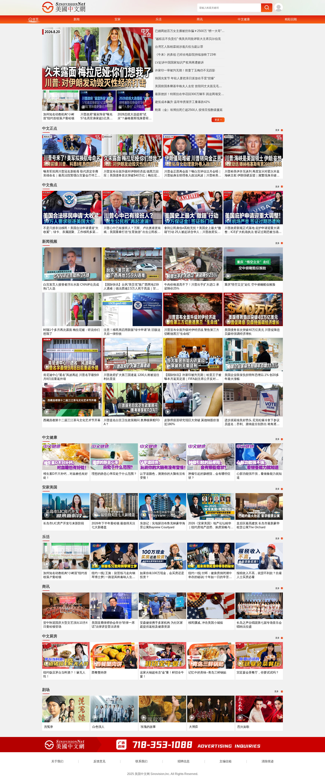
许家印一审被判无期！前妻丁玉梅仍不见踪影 (185, 70)
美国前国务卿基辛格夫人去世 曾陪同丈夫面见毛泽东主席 (190, 86)
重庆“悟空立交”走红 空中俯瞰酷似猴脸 (250, 284)
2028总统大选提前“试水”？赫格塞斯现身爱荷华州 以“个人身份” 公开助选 (135, 118)
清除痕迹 (268, 761)
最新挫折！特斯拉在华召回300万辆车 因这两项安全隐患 (190, 94)
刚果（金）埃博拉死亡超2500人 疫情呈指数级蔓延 (189, 109)
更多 (218, 119)
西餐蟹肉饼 (99, 672)
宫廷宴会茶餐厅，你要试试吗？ (258, 672)
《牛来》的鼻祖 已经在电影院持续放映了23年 (185, 54)
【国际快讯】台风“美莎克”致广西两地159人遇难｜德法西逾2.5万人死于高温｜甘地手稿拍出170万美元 (131, 288)
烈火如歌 (243, 726)
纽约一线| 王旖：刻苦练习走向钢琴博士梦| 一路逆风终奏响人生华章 (113, 577)
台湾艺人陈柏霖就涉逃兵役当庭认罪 (179, 46)
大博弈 (193, 726)
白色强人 (98, 726)
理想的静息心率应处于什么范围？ (114, 473)
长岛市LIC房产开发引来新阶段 (63, 523)
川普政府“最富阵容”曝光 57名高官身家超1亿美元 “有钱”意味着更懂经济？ (96, 118)
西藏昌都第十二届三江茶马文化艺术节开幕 (71, 420)
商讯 (200, 19)
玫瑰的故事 (148, 726)
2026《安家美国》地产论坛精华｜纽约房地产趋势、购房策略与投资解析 (210, 527)
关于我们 (57, 761)
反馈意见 (99, 761)
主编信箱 (225, 761)
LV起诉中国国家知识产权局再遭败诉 (179, 62)
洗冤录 (48, 726)
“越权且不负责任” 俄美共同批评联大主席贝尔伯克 (188, 38)
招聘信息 (184, 761)
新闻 (77, 19)
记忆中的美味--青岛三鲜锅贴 (207, 672)
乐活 (159, 19)
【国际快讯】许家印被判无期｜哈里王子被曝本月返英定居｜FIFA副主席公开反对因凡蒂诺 (192, 378)
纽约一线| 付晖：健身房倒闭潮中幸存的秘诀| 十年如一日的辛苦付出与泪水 (210, 577)
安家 (118, 19)
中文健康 (244, 19)
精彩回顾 (291, 19)
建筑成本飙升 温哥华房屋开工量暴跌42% (182, 102)
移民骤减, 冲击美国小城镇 (205, 622)
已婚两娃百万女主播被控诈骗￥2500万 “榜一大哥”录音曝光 (190, 30)
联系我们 (141, 761)
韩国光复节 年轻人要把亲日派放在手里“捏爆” (185, 78)
